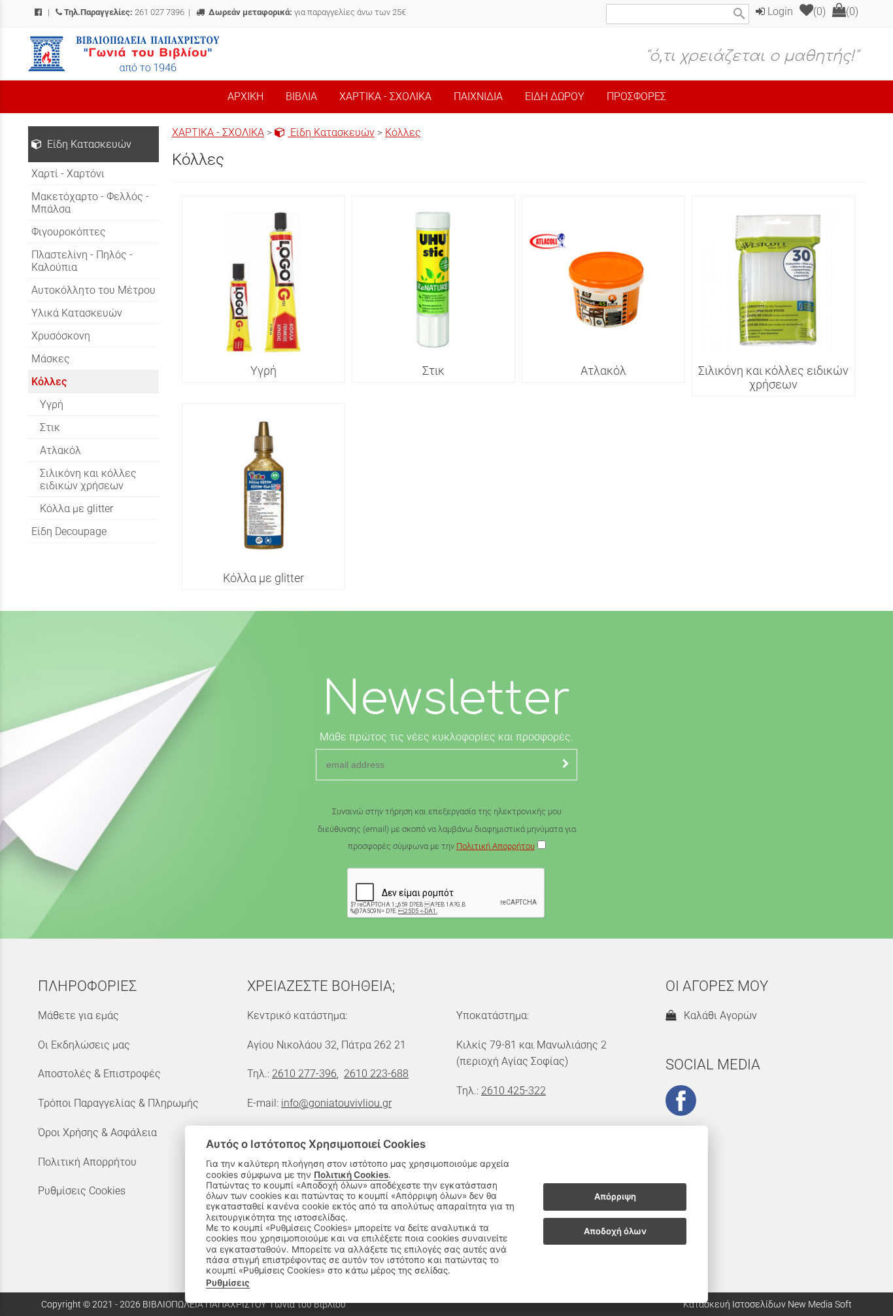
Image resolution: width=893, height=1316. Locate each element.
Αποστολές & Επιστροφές (99, 1073)
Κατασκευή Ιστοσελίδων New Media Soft (767, 1304)
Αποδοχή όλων (615, 1231)
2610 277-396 (304, 1073)
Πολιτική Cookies (351, 1174)
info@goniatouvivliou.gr (336, 1103)
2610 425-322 (513, 1090)
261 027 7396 (124, 12)
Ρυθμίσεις (228, 1282)
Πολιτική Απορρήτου (495, 846)
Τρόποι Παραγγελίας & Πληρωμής (118, 1103)
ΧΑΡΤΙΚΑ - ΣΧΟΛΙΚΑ (218, 132)
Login (779, 11)
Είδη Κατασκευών (331, 132)
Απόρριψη (615, 1197)
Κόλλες (403, 132)
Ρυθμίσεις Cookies (82, 1191)
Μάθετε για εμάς (78, 1015)
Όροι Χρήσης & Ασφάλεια (97, 1132)
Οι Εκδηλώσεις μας (84, 1045)
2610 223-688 (376, 1073)
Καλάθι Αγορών (718, 1015)
